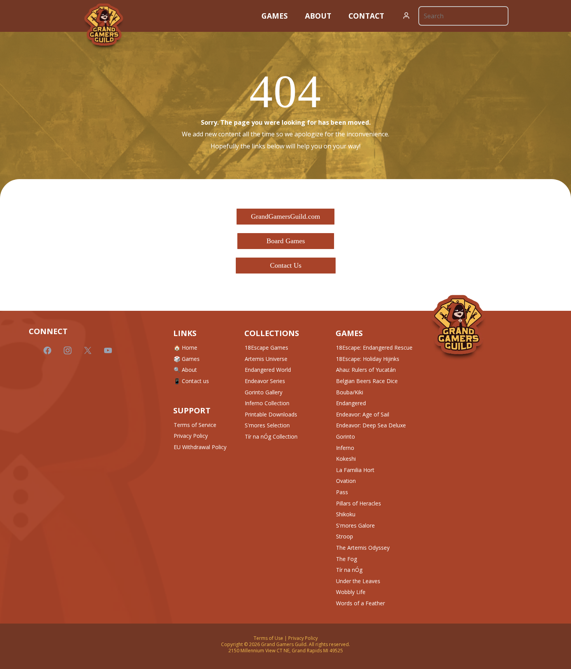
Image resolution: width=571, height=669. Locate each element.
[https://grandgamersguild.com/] (458, 327)
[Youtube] (108, 350)
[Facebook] (47, 350)
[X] (88, 350)
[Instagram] (67, 350)
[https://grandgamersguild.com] (103, 26)
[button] (406, 16)
